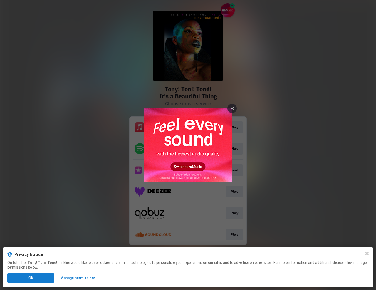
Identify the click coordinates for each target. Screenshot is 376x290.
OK (30, 278)
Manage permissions (78, 278)
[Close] (367, 253)
